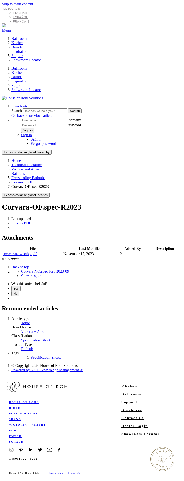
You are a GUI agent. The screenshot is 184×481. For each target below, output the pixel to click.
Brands (17, 47)
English (20, 13)
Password (73, 125)
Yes (16, 288)
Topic (25, 323)
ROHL (14, 430)
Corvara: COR (23, 182)
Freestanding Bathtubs (28, 178)
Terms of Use (74, 473)
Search (17, 111)
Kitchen (17, 43)
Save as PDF (21, 223)
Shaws (15, 419)
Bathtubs (18, 173)
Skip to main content (17, 4)
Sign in (28, 130)
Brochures (131, 410)
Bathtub (27, 349)
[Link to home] (22, 98)
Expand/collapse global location (26, 195)
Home (16, 160)
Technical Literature (27, 165)
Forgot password (43, 143)
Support (17, 56)
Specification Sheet (35, 340)
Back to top (20, 267)
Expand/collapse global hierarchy (27, 152)
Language (11, 8)
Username (74, 120)
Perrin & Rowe (24, 413)
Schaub (16, 441)
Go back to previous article (32, 115)
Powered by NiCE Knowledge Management (47, 370)
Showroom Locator (26, 60)
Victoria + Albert (33, 331)
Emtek (15, 436)
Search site (20, 106)
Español (20, 17)
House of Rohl (24, 402)
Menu (6, 30)
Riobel (16, 408)
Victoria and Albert (26, 169)
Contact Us (132, 418)
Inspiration (20, 51)
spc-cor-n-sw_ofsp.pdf (20, 254)
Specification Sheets (46, 357)
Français (21, 21)
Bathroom (19, 38)
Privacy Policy (56, 473)
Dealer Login (134, 426)
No (15, 293)
